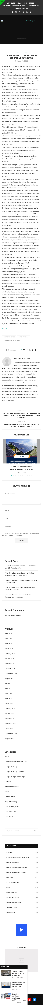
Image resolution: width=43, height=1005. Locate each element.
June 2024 (8, 633)
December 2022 (10, 719)
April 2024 (8, 644)
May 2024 (8, 639)
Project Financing (11, 802)
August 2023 (9, 679)
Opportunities (21, 8)
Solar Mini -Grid (10, 812)
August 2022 (9, 739)
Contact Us (34, 6)
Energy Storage (9, 337)
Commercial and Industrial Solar (16, 762)
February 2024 (10, 654)
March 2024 (9, 649)
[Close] (3, 3)
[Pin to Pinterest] (33, 350)
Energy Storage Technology (15, 777)
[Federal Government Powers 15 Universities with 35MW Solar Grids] (21, 451)
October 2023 (10, 669)
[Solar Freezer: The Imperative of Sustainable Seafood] (6, 985)
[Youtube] (27, 12)
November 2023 (10, 664)
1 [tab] (21, 963)
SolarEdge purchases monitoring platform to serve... (19, 997)
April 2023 (8, 699)
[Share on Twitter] (30, 350)
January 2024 (9, 659)
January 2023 (9, 714)
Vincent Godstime (22, 358)
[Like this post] (24, 350)
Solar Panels (9, 817)
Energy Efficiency (11, 767)
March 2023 (9, 704)
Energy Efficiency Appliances (15, 772)
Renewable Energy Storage (13, 341)
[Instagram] (19, 12)
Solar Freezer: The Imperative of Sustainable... (18, 985)
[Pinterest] (23, 12)
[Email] (30, 12)
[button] (5, 458)
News (19, 3)
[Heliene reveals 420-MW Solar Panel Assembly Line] (6, 973)
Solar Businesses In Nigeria (14, 6)
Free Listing (29, 3)
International (23, 337)
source (4, 328)
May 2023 (8, 694)
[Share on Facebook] (27, 350)
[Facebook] (12, 12)
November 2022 (10, 724)
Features (8, 782)
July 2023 (8, 684)
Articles (11, 3)
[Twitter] (16, 12)
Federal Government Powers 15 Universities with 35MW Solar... (21, 468)
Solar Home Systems (12, 807)
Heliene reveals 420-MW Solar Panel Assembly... (19, 973)
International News (12, 787)
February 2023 (10, 709)
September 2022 (11, 734)
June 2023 (8, 689)
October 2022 (10, 729)
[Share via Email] (35, 350)
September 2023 (11, 674)
